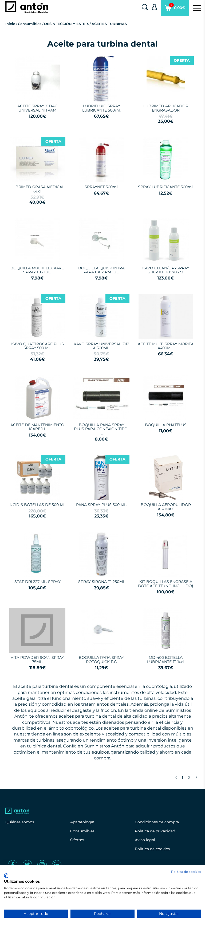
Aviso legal (145, 839)
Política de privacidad (155, 831)
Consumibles (29, 24)
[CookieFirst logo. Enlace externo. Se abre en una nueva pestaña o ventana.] (6, 875)
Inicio (10, 24)
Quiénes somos (19, 822)
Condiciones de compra (157, 822)
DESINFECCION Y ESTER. (66, 24)
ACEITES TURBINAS (109, 24)
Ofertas (77, 839)
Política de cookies (152, 848)
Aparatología (82, 822)
